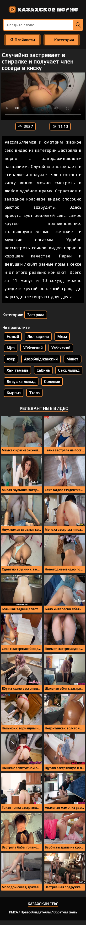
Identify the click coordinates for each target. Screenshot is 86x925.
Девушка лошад (21, 381)
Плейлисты (24, 40)
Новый (13, 336)
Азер (11, 359)
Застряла (35, 314)
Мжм (62, 336)
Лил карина (38, 336)
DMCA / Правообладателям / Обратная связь (43, 912)
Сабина (43, 370)
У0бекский (33, 347)
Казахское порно (47, 9)
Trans (34, 392)
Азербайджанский (41, 359)
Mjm (11, 347)
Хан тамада (17, 370)
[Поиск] (78, 25)
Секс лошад (69, 370)
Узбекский (60, 347)
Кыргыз (14, 392)
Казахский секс (43, 904)
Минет (72, 359)
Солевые (52, 381)
